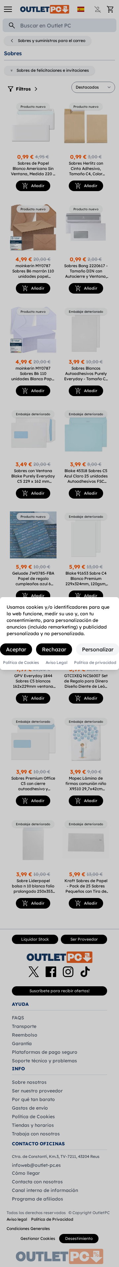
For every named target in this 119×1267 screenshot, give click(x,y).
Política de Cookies (21, 663)
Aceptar (16, 649)
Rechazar (54, 649)
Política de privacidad (95, 663)
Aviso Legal (56, 663)
